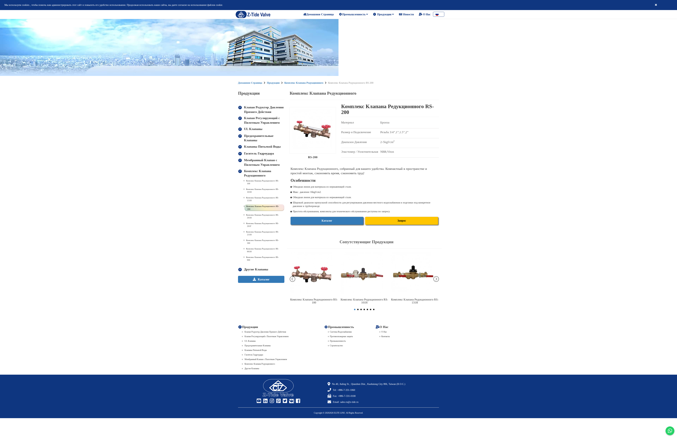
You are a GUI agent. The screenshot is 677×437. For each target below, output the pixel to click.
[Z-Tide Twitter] (284, 401)
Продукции (384, 14)
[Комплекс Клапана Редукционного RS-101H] (364, 274)
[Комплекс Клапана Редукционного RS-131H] (415, 274)
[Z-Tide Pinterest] (278, 401)
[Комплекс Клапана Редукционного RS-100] (314, 274)
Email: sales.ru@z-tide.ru (345, 402)
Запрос (401, 220)
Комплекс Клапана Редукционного (303, 83)
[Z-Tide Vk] (291, 401)
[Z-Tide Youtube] (258, 401)
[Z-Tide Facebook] (297, 401)
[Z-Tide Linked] (265, 401)
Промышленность (354, 14)
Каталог (327, 220)
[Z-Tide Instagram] (271, 401)
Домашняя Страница (250, 83)
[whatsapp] (670, 430)
